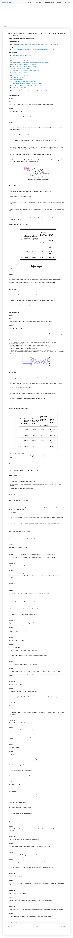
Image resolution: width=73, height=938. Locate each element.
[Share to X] (14, 922)
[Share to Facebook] (15, 922)
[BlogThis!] (12, 922)
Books (59, 2)
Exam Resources (49, 2)
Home (37, 926)
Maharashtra (28, 2)
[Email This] (11, 922)
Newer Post (9, 926)
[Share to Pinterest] (16, 922)
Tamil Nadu (38, 2)
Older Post (63, 926)
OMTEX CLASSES (6, 2)
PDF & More (67, 2)
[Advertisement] (36, 14)
